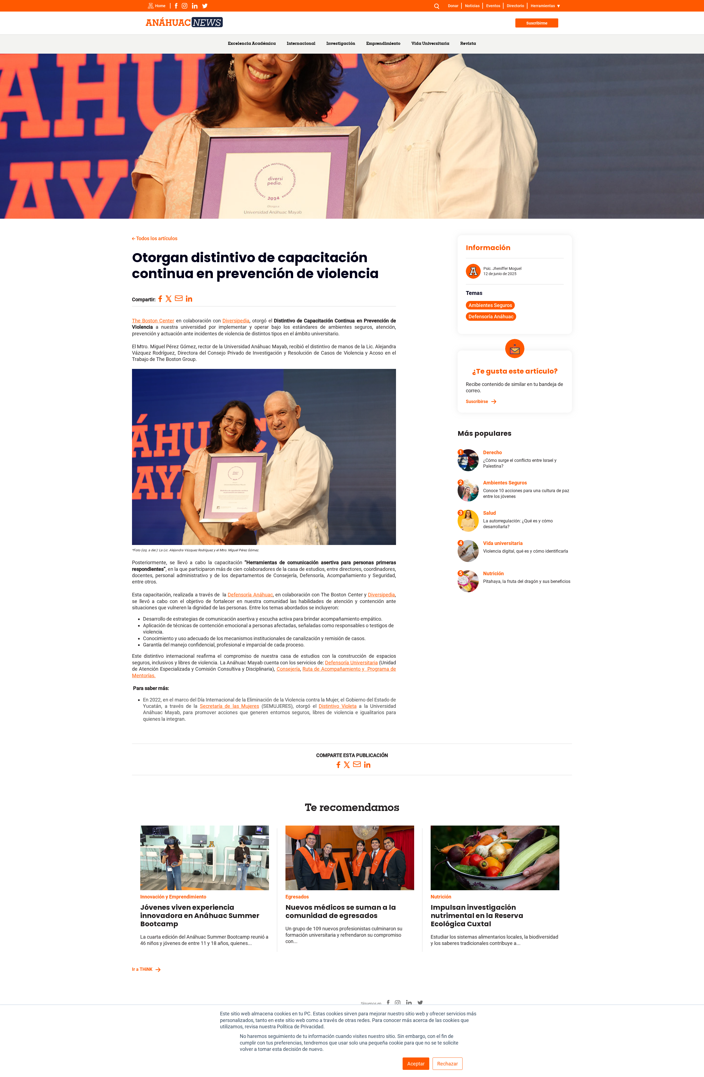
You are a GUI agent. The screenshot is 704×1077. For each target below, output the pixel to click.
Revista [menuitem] (468, 44)
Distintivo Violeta (338, 706)
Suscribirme (537, 23)
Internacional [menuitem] (301, 44)
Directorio (515, 6)
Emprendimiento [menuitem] (383, 44)
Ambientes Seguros (490, 305)
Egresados (297, 897)
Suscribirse (477, 401)
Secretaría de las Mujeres (229, 706)
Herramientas (543, 6)
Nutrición (441, 897)
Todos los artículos (156, 238)
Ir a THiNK (142, 969)
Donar (453, 6)
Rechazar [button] (447, 1064)
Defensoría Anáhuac (491, 316)
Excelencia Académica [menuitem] (252, 44)
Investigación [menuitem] (340, 44)
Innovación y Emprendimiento (173, 897)
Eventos (493, 6)
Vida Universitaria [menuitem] (430, 44)
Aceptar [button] (416, 1064)
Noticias (472, 6)
